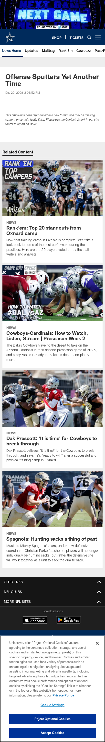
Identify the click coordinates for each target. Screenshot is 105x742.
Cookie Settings (52, 705)
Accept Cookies (52, 733)
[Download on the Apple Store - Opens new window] (35, 620)
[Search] (89, 37)
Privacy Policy (63, 695)
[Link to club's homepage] (10, 35)
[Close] (97, 643)
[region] (52, 689)
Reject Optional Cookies (52, 719)
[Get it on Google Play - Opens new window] (68, 622)
